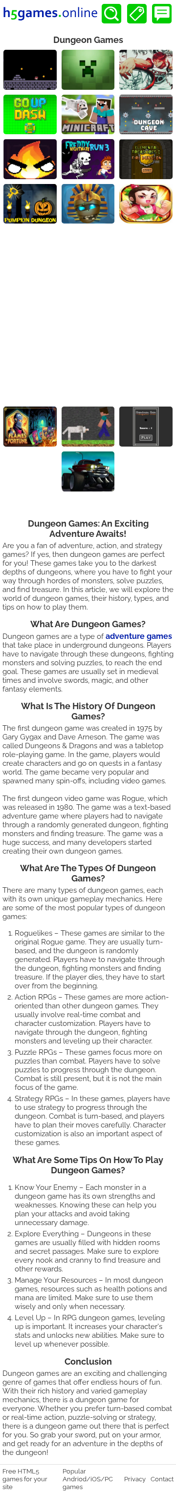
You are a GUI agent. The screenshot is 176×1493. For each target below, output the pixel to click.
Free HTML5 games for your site (24, 1479)
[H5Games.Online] (50, 13)
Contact (162, 1479)
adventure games (139, 636)
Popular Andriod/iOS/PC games (88, 1479)
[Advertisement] (88, 316)
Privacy (135, 1479)
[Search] (111, 13)
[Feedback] (162, 13)
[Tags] (137, 13)
